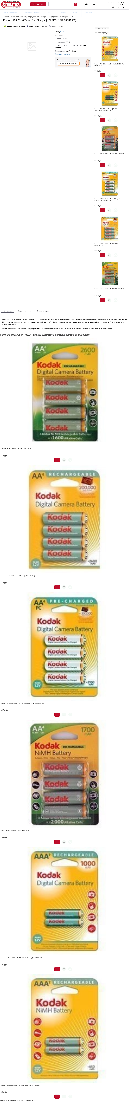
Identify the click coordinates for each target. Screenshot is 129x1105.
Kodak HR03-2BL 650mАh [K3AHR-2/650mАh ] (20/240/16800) (109, 64)
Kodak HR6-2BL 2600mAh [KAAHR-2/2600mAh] (109, 289)
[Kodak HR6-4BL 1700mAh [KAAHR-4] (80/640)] (109, 138)
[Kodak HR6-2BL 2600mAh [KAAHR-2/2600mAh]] (109, 273)
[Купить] (102, 75)
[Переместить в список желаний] (109, 75)
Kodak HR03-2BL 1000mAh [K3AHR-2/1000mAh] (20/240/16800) (106, 109)
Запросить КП (57, 26)
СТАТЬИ (75, 12)
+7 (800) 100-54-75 (116, 5)
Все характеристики (62, 54)
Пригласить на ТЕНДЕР (38, 26)
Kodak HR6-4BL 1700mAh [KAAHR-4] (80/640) (109, 154)
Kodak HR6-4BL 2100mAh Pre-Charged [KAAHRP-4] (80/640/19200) (107, 199)
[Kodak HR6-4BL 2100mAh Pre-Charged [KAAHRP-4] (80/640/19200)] (109, 183)
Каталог (40, 4)
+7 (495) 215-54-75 (116, 2)
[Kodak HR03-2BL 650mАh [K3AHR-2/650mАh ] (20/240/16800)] (109, 49)
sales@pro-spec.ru (116, 7)
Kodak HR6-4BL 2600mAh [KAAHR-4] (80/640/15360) (106, 244)
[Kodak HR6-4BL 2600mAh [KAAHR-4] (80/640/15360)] (109, 228)
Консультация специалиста (68, 63)
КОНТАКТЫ (88, 12)
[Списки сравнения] (86, 4)
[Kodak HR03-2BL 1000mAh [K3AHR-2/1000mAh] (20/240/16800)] (109, 93)
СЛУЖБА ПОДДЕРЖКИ (10, 12)
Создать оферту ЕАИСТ (16, 26)
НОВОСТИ (63, 12)
